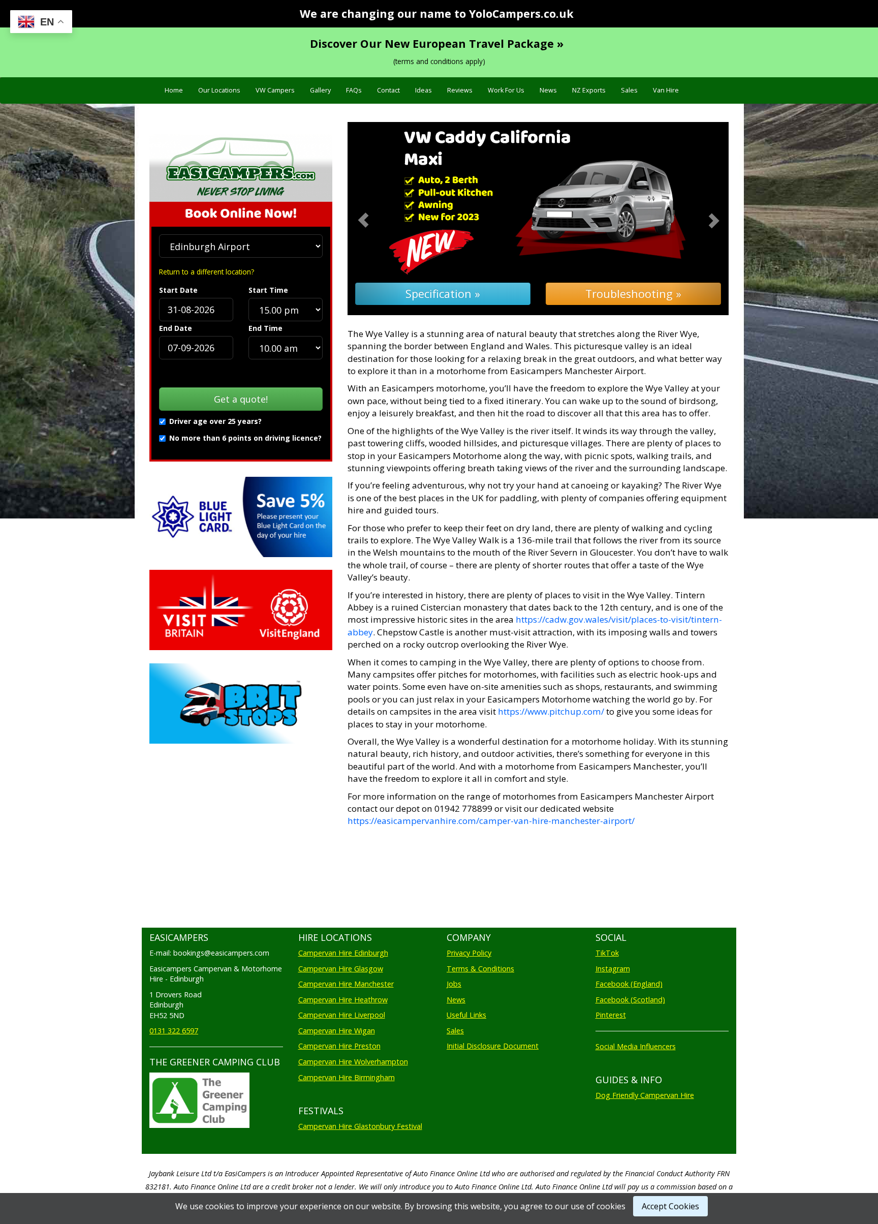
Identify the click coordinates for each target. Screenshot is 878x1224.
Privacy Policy (469, 953)
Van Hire (666, 90)
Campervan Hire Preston (339, 1046)
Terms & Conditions (480, 968)
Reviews (460, 90)
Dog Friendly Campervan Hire (644, 1095)
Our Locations (219, 90)
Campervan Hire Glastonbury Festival (360, 1126)
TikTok (607, 953)
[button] (376, 219)
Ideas (423, 90)
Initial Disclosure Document (493, 1046)
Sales (629, 90)
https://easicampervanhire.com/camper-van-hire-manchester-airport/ (491, 821)
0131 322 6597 (173, 1030)
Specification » (442, 293)
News (548, 90)
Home (174, 90)
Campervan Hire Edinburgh (343, 953)
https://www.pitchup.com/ (551, 711)
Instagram (612, 968)
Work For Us (506, 90)
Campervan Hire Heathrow (343, 999)
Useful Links (466, 1015)
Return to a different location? (206, 272)
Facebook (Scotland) (630, 999)
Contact (388, 90)
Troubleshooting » (633, 293)
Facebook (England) (629, 984)
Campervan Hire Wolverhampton (353, 1061)
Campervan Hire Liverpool (341, 1015)
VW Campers (275, 90)
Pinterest (610, 1015)
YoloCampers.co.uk (521, 13)
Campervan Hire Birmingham (346, 1077)
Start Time (268, 290)
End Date (175, 328)
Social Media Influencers (635, 1046)
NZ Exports (589, 90)
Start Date (178, 290)
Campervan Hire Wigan (336, 1030)
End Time (265, 328)
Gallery (320, 90)
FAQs (354, 90)
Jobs (454, 984)
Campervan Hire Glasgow (340, 968)
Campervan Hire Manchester (346, 984)
